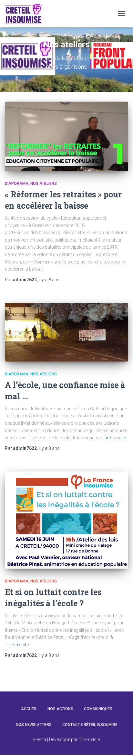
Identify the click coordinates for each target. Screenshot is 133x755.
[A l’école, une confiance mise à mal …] (66, 332)
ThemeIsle (89, 739)
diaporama (16, 183)
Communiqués (98, 709)
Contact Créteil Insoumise (90, 724)
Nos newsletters (34, 724)
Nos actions (60, 709)
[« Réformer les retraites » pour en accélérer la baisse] (66, 136)
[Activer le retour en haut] (120, 742)
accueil (29, 709)
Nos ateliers (43, 183)
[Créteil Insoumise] (26, 13)
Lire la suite (115, 437)
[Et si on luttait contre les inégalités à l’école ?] (66, 520)
